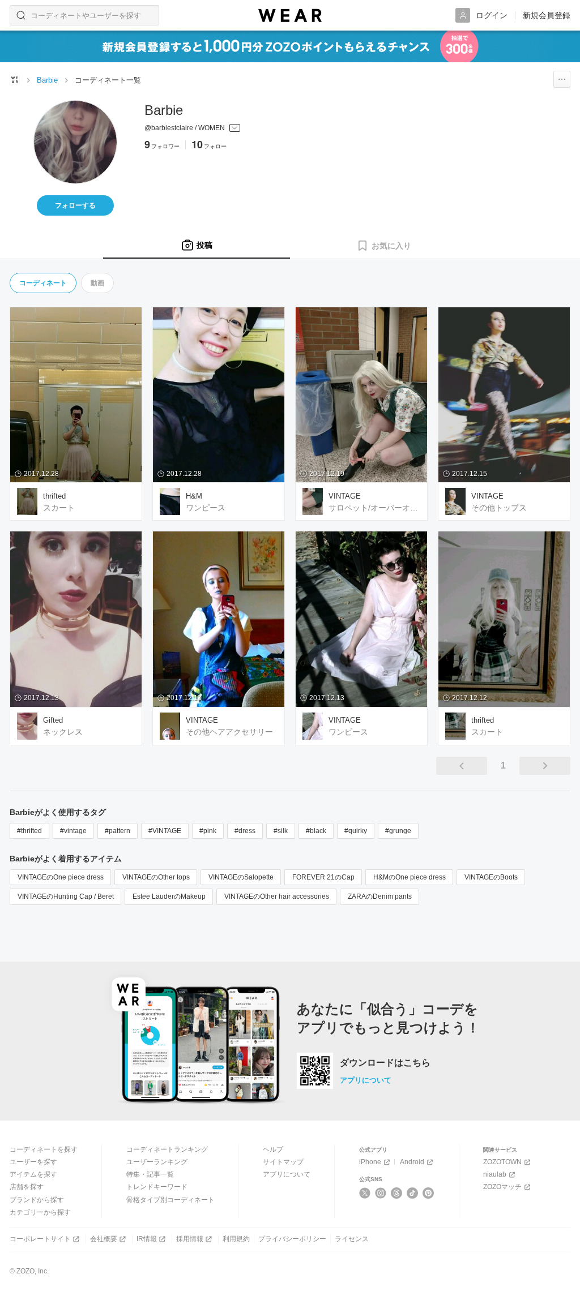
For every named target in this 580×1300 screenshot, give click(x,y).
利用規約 (236, 1238)
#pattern (117, 831)
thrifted (54, 496)
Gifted (53, 720)
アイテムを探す (33, 1174)
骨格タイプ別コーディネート (170, 1200)
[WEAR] (290, 15)
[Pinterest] (428, 1193)
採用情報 (189, 1239)
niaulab (494, 1174)
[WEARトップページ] (15, 80)
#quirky (355, 831)
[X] (365, 1193)
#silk (281, 831)
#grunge (398, 831)
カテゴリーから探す (40, 1212)
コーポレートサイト (40, 1239)
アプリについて (365, 1080)
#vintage (73, 831)
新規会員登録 (546, 15)
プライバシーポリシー (292, 1238)
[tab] (196, 246)
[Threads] (397, 1193)
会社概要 (103, 1239)
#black (316, 831)
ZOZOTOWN (502, 1162)
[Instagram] (381, 1193)
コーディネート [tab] (43, 283)
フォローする (75, 205)
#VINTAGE (164, 831)
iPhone (370, 1162)
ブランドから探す (37, 1200)
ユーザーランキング (156, 1162)
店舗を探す (27, 1187)
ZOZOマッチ (502, 1187)
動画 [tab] (97, 283)
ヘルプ (273, 1149)
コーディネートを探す (44, 1149)
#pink (207, 831)
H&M (194, 496)
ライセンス (352, 1238)
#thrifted (29, 831)
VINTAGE (345, 496)
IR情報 (147, 1239)
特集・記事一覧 (150, 1174)
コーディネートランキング (167, 1149)
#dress (244, 831)
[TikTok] (413, 1193)
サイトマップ (283, 1162)
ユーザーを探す (33, 1162)
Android (412, 1162)
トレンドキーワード (156, 1187)
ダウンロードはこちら (385, 1062)
